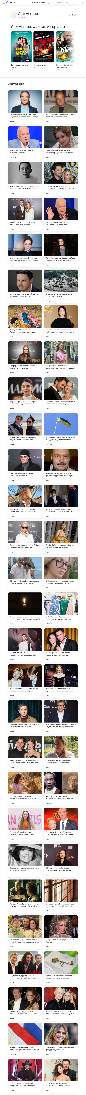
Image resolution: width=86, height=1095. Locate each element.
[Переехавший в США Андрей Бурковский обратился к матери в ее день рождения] (25, 107)
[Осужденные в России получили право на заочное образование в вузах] (61, 896)
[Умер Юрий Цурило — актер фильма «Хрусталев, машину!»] (61, 466)
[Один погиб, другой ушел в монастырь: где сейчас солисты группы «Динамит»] (25, 968)
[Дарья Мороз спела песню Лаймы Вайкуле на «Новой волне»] (25, 537)
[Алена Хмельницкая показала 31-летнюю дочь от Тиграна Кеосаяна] (25, 179)
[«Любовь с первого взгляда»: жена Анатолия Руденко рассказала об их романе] (25, 214)
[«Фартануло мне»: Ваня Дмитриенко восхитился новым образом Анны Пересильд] (61, 358)
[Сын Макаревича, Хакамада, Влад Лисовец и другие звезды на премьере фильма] (61, 250)
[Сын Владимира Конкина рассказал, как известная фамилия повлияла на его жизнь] (61, 214)
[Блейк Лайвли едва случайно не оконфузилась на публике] (61, 537)
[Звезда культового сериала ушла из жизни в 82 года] (25, 860)
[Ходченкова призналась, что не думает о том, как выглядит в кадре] (61, 681)
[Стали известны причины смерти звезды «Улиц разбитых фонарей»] (25, 609)
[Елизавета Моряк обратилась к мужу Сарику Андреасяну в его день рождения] (25, 932)
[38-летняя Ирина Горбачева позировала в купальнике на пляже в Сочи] (25, 645)
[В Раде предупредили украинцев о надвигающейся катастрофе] (61, 430)
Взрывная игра (39, 65)
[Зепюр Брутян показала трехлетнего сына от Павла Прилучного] (61, 1076)
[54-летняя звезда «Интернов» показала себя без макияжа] (61, 753)
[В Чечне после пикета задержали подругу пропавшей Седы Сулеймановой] (61, 573)
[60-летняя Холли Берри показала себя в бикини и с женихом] (25, 573)
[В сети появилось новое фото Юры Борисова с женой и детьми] (61, 1004)
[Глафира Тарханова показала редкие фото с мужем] (25, 358)
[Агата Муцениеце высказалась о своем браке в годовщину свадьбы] (61, 394)
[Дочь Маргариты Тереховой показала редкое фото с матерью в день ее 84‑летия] (61, 143)
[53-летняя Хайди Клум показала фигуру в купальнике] (61, 1040)
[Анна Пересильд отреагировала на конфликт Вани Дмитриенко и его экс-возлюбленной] (25, 753)
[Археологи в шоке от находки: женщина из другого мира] (61, 968)
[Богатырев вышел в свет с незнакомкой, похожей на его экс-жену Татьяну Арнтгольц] (61, 179)
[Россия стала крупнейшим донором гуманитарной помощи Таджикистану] (25, 1040)
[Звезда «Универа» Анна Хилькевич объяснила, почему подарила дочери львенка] (25, 788)
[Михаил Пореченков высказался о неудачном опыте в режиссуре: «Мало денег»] (61, 717)
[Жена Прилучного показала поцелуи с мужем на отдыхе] (61, 645)
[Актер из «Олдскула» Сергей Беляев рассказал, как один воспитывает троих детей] (25, 322)
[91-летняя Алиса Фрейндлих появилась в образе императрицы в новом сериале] (61, 501)
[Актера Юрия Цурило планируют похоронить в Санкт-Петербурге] (25, 896)
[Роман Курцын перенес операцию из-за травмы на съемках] (25, 717)
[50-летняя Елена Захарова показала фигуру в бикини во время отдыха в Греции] (61, 860)
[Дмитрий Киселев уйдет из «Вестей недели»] (25, 143)
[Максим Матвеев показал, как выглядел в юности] (25, 466)
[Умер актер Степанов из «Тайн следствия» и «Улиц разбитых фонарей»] (25, 501)
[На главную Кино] (12, 2)
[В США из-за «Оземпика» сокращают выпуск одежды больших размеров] (61, 609)
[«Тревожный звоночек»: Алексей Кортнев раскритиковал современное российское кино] (61, 107)
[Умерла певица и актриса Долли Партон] (61, 932)
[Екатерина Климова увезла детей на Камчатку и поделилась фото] (61, 322)
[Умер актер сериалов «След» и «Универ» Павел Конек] (25, 286)
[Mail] (7, 2)
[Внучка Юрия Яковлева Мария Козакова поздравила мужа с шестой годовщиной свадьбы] (25, 394)
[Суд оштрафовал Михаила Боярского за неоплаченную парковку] (25, 1076)
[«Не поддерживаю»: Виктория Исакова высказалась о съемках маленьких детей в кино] (25, 250)
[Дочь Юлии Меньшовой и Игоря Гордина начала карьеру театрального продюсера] (25, 681)
